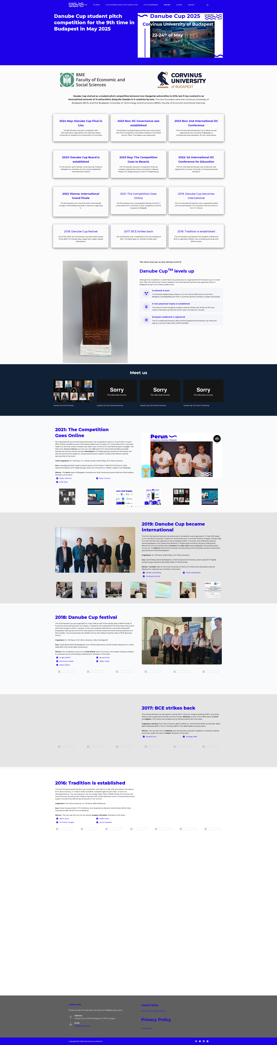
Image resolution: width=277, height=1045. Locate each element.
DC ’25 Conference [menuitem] (151, 5)
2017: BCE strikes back (138, 231)
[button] (73, 391)
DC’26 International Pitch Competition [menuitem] (122, 5)
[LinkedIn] (204, 1041)
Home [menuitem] (85, 5)
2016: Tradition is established (196, 231)
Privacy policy (146, 1028)
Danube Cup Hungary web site (153, 1011)
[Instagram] (200, 1041)
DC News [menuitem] (96, 5)
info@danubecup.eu (82, 1026)
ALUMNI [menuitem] (179, 5)
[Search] (207, 5)
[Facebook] (196, 1041)
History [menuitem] (167, 5)
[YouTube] (207, 1041)
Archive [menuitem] (191, 5)
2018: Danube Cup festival (81, 231)
